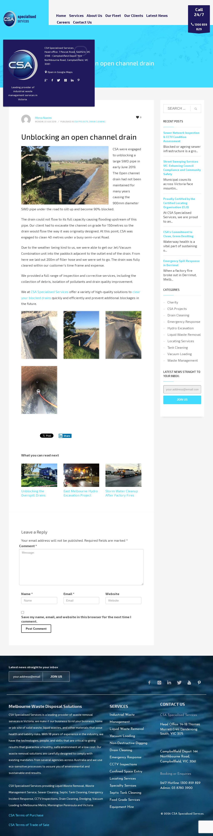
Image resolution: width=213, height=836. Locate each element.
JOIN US (56, 676)
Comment (28, 546)
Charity (172, 302)
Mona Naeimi (43, 117)
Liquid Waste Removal (184, 334)
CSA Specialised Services (49, 292)
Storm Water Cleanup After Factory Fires (121, 493)
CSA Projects (81, 121)
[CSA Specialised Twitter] (58, 80)
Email (68, 594)
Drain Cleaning (97, 121)
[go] (195, 108)
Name (27, 594)
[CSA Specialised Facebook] (52, 80)
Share (67, 435)
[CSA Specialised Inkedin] (72, 80)
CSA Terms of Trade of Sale (29, 825)
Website (112, 594)
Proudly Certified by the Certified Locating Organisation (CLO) (179, 203)
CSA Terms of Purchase (26, 815)
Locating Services (180, 341)
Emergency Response (183, 321)
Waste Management (182, 360)
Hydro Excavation (180, 328)
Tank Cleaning (177, 347)
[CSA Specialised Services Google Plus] (46, 80)
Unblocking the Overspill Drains (33, 493)
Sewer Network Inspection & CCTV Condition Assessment (181, 137)
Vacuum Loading (179, 354)
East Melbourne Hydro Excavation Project (80, 493)
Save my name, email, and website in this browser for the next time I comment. (76, 619)
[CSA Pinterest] (199, 682)
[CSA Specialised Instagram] (65, 80)
